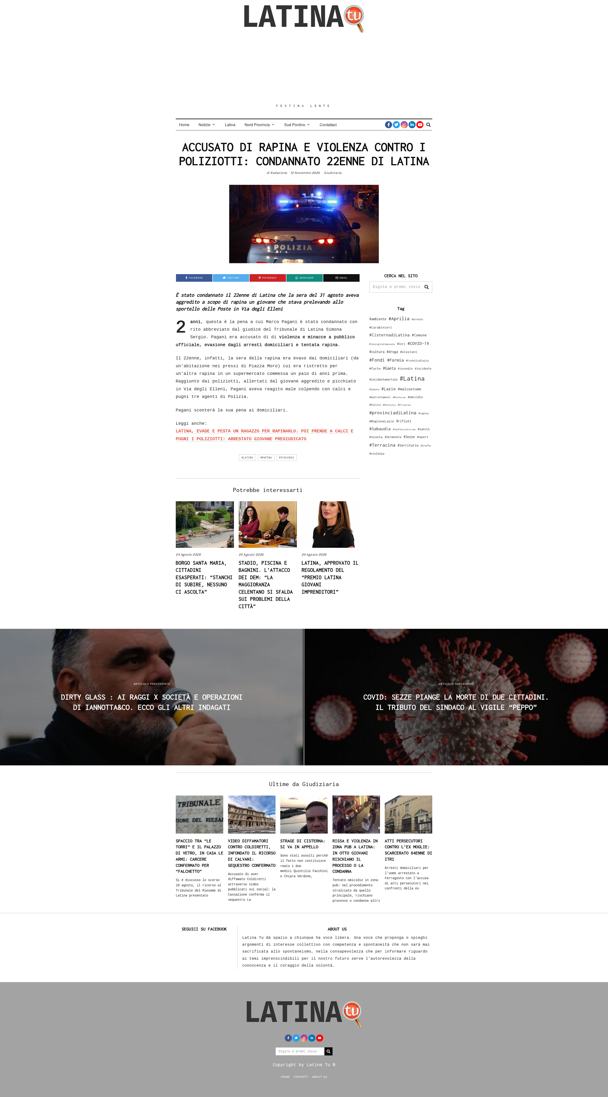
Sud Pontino (294, 124)
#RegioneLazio (381, 421)
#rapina (266, 457)
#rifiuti (403, 421)
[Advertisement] (304, 68)
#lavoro (374, 389)
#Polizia (375, 404)
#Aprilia (399, 318)
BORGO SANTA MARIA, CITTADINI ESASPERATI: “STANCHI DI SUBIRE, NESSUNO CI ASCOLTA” (204, 577)
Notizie (204, 124)
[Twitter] (396, 124)
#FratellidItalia (417, 360)
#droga (392, 352)
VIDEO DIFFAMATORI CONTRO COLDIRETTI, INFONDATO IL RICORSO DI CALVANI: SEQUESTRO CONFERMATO (252, 853)
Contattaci (328, 124)
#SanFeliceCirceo (404, 429)
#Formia (395, 360)
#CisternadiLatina (389, 335)
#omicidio (415, 397)
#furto (375, 368)
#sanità (423, 429)
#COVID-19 (418, 343)
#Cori (401, 344)
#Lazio (388, 388)
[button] (426, 287)
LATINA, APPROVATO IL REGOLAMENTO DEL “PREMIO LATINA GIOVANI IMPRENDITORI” (330, 577)
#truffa (426, 445)
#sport (422, 437)
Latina (230, 124)
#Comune (419, 335)
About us (319, 1076)
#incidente (423, 368)
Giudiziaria (333, 173)
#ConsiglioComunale (382, 344)
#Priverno (404, 404)
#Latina (247, 457)
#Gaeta (389, 368)
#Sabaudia (380, 428)
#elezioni (408, 352)
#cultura (377, 352)
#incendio (405, 368)
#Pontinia (389, 404)
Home (184, 124)
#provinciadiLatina (392, 412)
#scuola (376, 437)
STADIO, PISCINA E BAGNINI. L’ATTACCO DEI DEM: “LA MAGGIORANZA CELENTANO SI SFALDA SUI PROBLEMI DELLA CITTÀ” (266, 584)
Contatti (301, 1076)
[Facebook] (388, 124)
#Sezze (409, 437)
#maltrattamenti (380, 397)
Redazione (278, 173)
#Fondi (377, 359)
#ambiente (377, 319)
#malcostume (409, 389)
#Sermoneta (393, 437)
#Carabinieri (380, 327)
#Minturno (399, 397)
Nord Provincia (257, 124)
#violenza (286, 457)
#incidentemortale (383, 379)
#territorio (408, 445)
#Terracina (382, 445)
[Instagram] (404, 124)
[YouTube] (419, 124)
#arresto (417, 319)
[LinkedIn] (412, 124)
